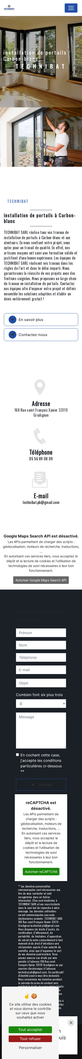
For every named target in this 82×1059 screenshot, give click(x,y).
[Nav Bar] (71, 8)
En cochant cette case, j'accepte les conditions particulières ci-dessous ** (41, 763)
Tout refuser (30, 1038)
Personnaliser (30, 1047)
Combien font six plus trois (39, 694)
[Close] (71, 1022)
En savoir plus (31, 319)
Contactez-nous (33, 334)
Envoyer (46, 784)
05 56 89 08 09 (41, 458)
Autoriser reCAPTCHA (41, 872)
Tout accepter (30, 1029)
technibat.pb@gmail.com (41, 502)
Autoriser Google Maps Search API (41, 580)
